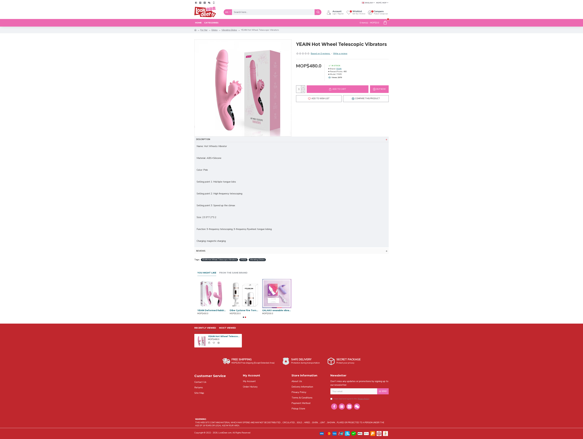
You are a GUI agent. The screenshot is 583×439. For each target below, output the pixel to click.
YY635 (243, 259)
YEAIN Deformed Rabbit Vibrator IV (212, 310)
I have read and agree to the (351, 399)
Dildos (214, 30)
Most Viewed (227, 328)
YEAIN (338, 69)
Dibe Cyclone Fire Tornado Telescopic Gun (244, 310)
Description (203, 139)
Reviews (200, 251)
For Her (204, 30)
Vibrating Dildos (229, 30)
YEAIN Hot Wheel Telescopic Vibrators (219, 259)
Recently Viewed (205, 328)
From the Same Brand (233, 273)
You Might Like (206, 273)
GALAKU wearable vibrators (277, 310)
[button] (243, 317)
